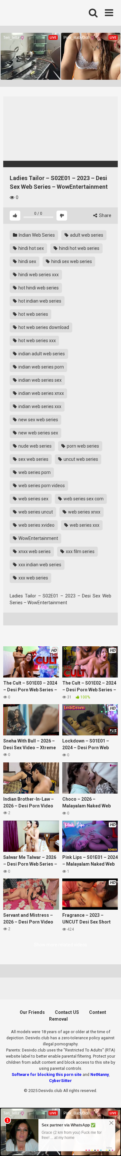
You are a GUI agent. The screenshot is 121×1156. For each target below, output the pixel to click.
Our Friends (32, 1012)
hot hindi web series (38, 287)
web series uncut (35, 511)
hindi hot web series (78, 248)
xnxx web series (34, 551)
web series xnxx (83, 511)
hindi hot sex (30, 248)
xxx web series (32, 577)
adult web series (86, 235)
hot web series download (43, 327)
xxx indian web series (39, 564)
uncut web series (80, 459)
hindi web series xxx (38, 274)
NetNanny (99, 1074)
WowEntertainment (37, 538)
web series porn (34, 472)
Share (104, 215)
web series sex (32, 498)
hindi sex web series (71, 261)
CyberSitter (60, 1080)
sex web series (32, 459)
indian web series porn (40, 366)
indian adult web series (41, 353)
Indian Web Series (36, 235)
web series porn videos (41, 485)
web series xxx (84, 525)
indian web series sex (39, 380)
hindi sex (26, 261)
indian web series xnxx (40, 393)
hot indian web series (39, 301)
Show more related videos (60, 944)
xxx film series (80, 551)
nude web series (34, 446)
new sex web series (37, 419)
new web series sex (37, 432)
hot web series (32, 314)
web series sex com (83, 498)
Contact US (67, 1012)
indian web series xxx (39, 406)
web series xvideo (36, 525)
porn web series (82, 446)
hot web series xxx (36, 340)
